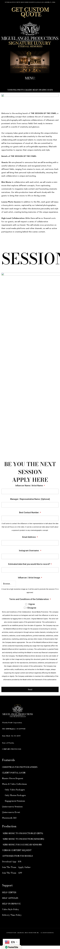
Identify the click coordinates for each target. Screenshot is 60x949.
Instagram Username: (30, 550)
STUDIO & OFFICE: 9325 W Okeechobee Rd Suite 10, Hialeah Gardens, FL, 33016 (30, 2)
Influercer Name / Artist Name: (30, 485)
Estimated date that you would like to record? (30, 564)
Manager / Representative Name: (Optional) (30, 499)
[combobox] (30, 570)
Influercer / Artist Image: (30, 578)
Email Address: (30, 537)
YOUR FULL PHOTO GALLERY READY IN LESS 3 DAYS (30, 90)
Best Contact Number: (30, 512)
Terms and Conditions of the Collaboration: (30, 599)
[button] (30, 83)
